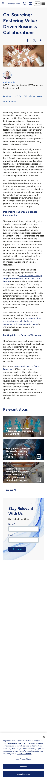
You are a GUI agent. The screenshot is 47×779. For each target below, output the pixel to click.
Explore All (11, 490)
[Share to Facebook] (28, 40)
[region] (23, 756)
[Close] (44, 737)
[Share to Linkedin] (41, 40)
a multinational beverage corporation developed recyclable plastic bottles (22, 278)
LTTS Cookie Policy (24, 754)
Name (11, 524)
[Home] (11, 3)
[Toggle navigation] (43, 3)
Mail (30, 3)
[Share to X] (34, 40)
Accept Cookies (23, 774)
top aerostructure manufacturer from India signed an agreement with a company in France (22, 321)
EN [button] (36, 3)
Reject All (23, 767)
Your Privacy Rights (23, 759)
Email (10, 535)
